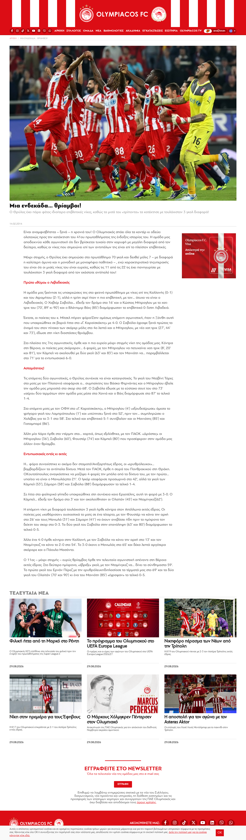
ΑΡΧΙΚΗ (59, 30)
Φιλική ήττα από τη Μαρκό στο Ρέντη (44, 641)
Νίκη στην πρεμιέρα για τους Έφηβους (45, 717)
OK (220, 832)
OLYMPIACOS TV (191, 30)
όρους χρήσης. (146, 802)
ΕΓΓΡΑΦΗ (123, 784)
